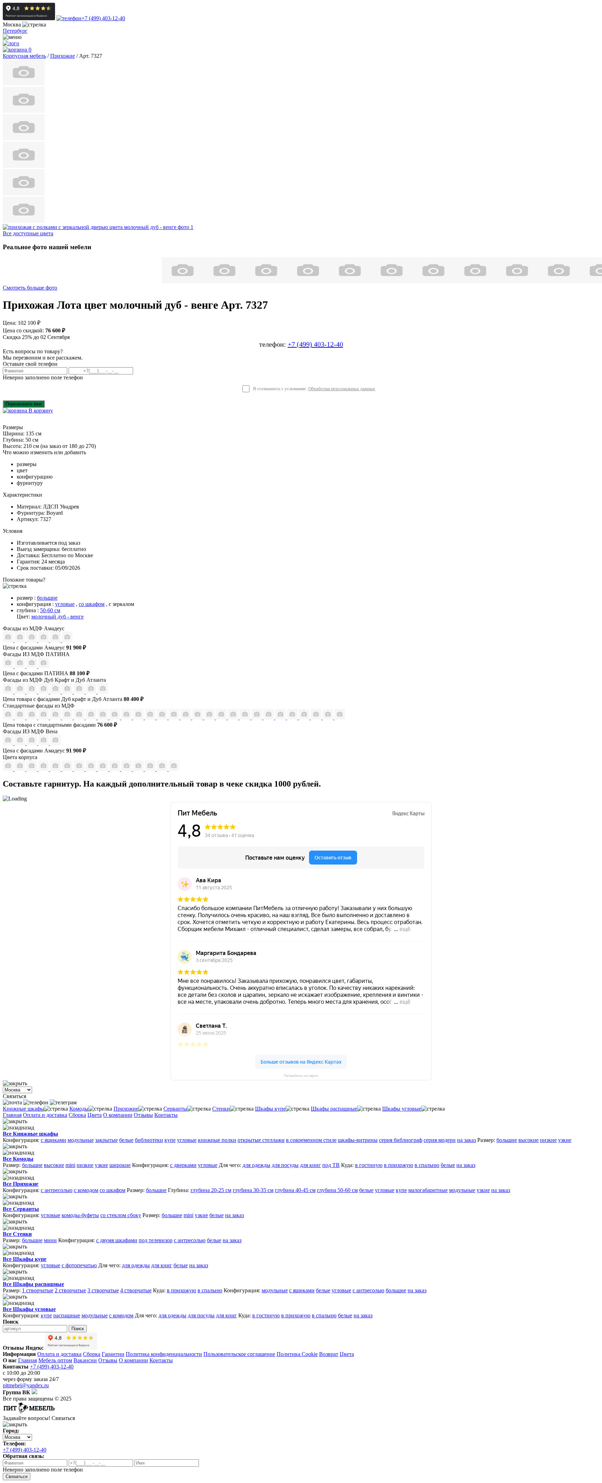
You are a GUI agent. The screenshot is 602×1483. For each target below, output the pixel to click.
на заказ (466, 1140)
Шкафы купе (270, 1109)
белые (126, 1140)
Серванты (175, 1109)
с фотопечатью (79, 1265)
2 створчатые (70, 1290)
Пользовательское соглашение (239, 1354)
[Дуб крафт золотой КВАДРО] (56, 692)
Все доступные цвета (28, 233)
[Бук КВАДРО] (92, 717)
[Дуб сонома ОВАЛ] (127, 717)
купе (170, 1140)
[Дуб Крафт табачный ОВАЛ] (20, 692)
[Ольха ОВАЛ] (234, 717)
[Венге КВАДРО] (305, 717)
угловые (65, 604)
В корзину (40, 410)
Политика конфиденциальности (164, 1354)
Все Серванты (21, 1209)
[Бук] (9, 769)
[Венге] (44, 769)
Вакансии (85, 1360)
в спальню (427, 1165)
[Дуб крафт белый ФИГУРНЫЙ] (44, 692)
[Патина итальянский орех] (32, 666)
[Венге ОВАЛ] (317, 717)
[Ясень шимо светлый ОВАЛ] (20, 717)
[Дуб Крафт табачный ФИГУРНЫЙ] (9, 692)
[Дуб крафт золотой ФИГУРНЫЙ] (68, 692)
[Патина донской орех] (43, 666)
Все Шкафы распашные (33, 1284)
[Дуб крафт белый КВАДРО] (32, 692)
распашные (66, 1315)
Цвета (94, 1115)
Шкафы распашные (334, 1109)
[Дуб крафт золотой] (56, 769)
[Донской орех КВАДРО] (186, 717)
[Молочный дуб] (127, 769)
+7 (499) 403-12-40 (103, 18)
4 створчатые (136, 1290)
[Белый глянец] (9, 743)
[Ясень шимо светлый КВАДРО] (9, 717)
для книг (310, 1165)
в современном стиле (311, 1140)
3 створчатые (103, 1290)
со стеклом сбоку (120, 1215)
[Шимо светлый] (103, 769)
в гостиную (369, 1165)
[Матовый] (20, 640)
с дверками (183, 1165)
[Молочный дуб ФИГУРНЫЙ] (257, 717)
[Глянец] (9, 640)
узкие (564, 1140)
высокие (528, 1140)
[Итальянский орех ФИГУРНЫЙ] (151, 717)
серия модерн (440, 1140)
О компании (117, 1115)
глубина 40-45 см (295, 1190)
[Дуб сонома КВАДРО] (115, 717)
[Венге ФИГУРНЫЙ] (293, 717)
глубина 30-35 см (253, 1190)
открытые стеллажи (261, 1140)
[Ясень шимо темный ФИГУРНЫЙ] (68, 717)
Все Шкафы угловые (29, 1309)
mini (70, 1165)
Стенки (221, 1109)
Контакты (166, 1115)
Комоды (78, 1109)
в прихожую (398, 1165)
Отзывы (143, 1115)
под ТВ (331, 1165)
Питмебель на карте (301, 1076)
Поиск (77, 1328)
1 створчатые (37, 1290)
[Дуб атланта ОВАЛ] (103, 692)
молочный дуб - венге (57, 617)
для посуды (285, 1165)
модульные (81, 1140)
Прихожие (126, 1109)
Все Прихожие (20, 1184)
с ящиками (53, 1140)
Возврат (328, 1354)
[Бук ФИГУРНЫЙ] (80, 717)
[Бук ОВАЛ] (103, 717)
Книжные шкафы (23, 1109)
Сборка (77, 1115)
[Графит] (44, 640)
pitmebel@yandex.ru (26, 1385)
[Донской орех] (139, 769)
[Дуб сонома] (32, 769)
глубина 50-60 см (337, 1190)
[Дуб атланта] (92, 769)
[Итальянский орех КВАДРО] (163, 717)
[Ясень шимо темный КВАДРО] (44, 717)
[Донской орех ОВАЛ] (198, 717)
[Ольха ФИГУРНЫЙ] (246, 717)
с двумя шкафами (116, 1240)
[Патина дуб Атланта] (9, 666)
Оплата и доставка (45, 1115)
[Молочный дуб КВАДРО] (269, 717)
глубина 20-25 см (211, 1190)
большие (47, 598)
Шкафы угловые (401, 1109)
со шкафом (92, 604)
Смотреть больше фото (30, 288)
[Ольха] (151, 769)
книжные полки (217, 1140)
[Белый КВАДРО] (328, 717)
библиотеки (149, 1140)
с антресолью (56, 1190)
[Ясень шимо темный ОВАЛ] (56, 717)
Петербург (15, 31)
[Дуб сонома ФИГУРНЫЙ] (139, 717)
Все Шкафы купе (24, 1259)
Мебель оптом (55, 1360)
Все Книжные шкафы (30, 1134)
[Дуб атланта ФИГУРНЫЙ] (80, 692)
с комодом (86, 1190)
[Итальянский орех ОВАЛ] (174, 717)
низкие (548, 1140)
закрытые (106, 1140)
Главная (12, 1115)
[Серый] (56, 640)
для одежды (256, 1165)
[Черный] (174, 769)
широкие (120, 1165)
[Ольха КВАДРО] (222, 717)
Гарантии (113, 1354)
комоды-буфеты (80, 1215)
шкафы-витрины (358, 1140)
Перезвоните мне (24, 404)
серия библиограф (400, 1140)
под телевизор (155, 1240)
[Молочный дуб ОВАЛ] (281, 717)
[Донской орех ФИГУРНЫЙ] (210, 717)
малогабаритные (428, 1190)
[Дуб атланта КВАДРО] (92, 692)
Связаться (17, 1476)
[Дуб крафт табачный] (80, 769)
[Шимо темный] (115, 769)
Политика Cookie (297, 1354)
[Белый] (163, 769)
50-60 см (50, 610)
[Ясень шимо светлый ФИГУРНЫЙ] (32, 717)
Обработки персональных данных (341, 388)
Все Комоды (18, 1159)
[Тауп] (67, 640)
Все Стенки (17, 1234)
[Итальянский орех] (20, 769)
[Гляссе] (32, 640)
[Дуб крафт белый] (68, 769)
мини (50, 1240)
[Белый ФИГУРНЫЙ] (339, 717)
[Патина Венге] (20, 666)
